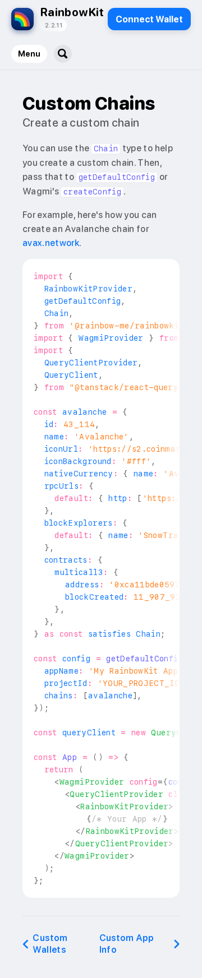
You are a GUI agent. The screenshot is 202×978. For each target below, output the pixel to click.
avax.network (50, 243)
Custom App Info (126, 944)
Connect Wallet (149, 19)
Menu (29, 53)
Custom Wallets (50, 944)
